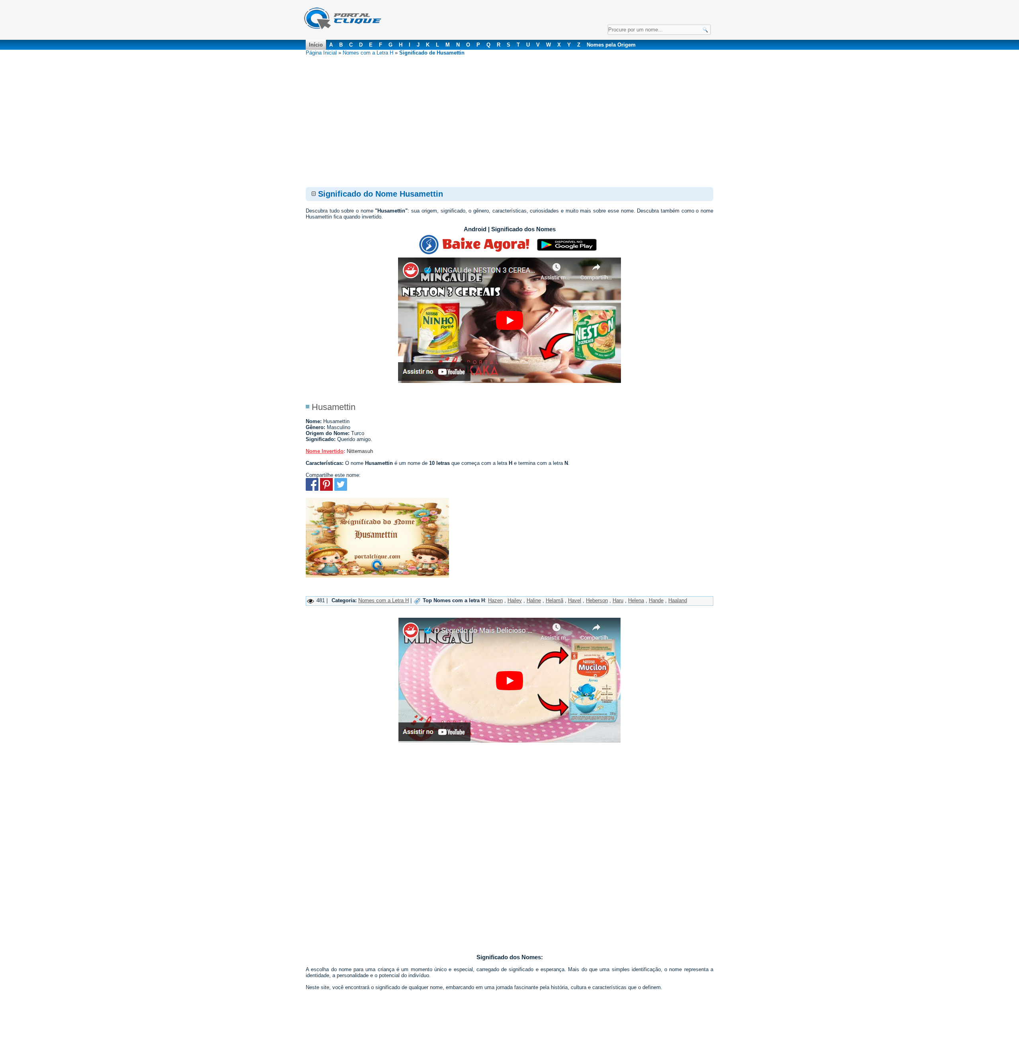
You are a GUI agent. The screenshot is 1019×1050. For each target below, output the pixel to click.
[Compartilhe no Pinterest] (326, 489)
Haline (534, 600)
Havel (574, 600)
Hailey (515, 600)
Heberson (597, 600)
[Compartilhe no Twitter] (340, 489)
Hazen (495, 600)
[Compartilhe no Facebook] (312, 489)
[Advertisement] (509, 115)
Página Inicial (321, 53)
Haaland (677, 600)
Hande (656, 600)
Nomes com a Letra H (368, 53)
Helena (636, 600)
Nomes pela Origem (611, 45)
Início (316, 45)
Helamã (554, 600)
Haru (618, 600)
